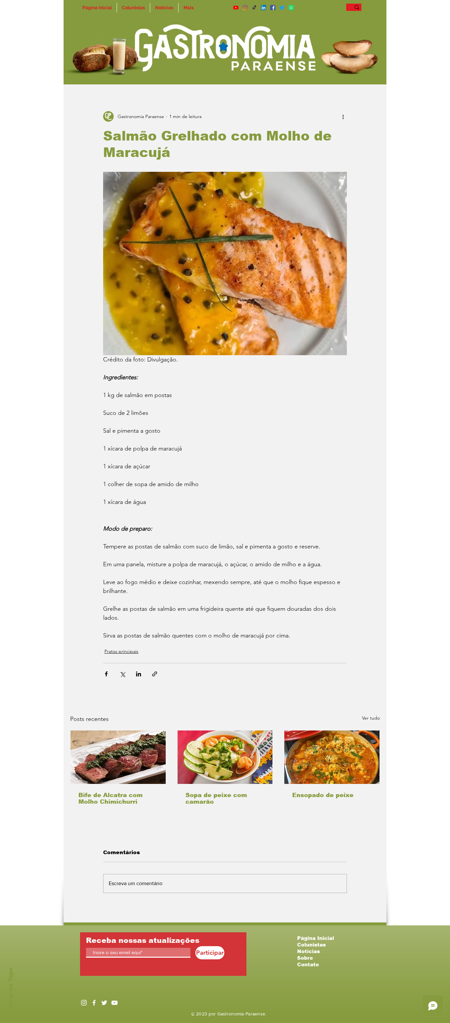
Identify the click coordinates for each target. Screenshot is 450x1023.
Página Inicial (315, 938)
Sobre (305, 958)
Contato (308, 964)
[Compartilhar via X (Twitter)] (122, 674)
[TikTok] (254, 7)
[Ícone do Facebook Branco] (94, 1003)
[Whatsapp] (291, 7)
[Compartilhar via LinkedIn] (138, 674)
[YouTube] (236, 7)
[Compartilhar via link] (155, 674)
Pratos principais (121, 651)
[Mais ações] (343, 116)
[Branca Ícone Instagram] (84, 1003)
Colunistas (311, 944)
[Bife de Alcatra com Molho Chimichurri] (118, 757)
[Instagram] (245, 7)
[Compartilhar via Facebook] (106, 674)
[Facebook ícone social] (272, 7)
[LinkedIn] (263, 7)
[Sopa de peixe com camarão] (225, 757)
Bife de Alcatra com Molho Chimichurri (110, 798)
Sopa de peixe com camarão (216, 798)
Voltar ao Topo (11, 990)
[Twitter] (282, 7)
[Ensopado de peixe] (332, 757)
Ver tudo (371, 718)
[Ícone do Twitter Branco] (104, 1003)
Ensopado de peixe (322, 795)
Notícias (308, 951)
